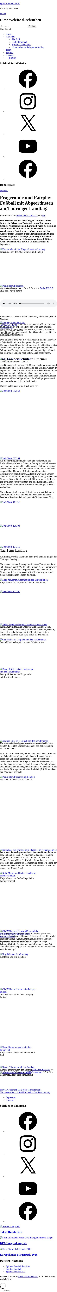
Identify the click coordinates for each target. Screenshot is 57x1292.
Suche (3, 13)
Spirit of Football (13, 1269)
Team (8, 50)
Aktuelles (10, 36)
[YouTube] (28, 156)
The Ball (16, 39)
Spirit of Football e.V (15, 1271)
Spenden (4, 190)
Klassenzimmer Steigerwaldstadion (28, 47)
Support (9, 52)
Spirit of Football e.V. (10, 3)
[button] (28, 1290)
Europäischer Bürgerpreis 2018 (19, 1254)
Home (9, 34)
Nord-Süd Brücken (41, 1069)
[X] (28, 134)
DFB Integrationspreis (13, 1243)
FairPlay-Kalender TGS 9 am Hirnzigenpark (20, 1089)
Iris (43, 215)
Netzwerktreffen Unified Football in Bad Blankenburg (25, 1092)
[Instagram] (28, 111)
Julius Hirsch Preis (11, 1231)
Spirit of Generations (21, 44)
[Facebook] (28, 89)
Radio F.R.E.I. (46, 288)
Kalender (10, 55)
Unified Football (19, 42)
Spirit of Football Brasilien (18, 1266)
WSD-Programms (34, 1072)
